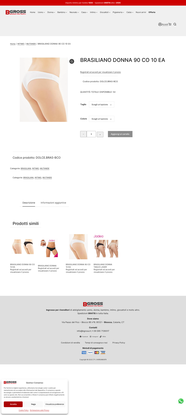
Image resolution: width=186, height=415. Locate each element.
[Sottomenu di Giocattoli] (109, 12)
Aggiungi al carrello (120, 134)
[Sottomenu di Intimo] (96, 12)
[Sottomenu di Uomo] (44, 12)
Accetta (13, 404)
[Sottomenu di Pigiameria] (123, 12)
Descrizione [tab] (29, 202)
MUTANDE (31, 44)
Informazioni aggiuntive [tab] (53, 202)
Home (12, 44)
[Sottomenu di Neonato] (78, 12)
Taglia (83, 104)
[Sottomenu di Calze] (132, 12)
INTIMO (20, 44)
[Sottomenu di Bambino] (66, 12)
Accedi (165, 24)
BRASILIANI (26, 168)
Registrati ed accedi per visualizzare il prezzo (100, 72)
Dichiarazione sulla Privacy (39, 410)
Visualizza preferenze (54, 404)
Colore (83, 118)
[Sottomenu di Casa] (87, 12)
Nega (33, 404)
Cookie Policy (24, 410)
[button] (71, 61)
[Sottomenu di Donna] (54, 12)
